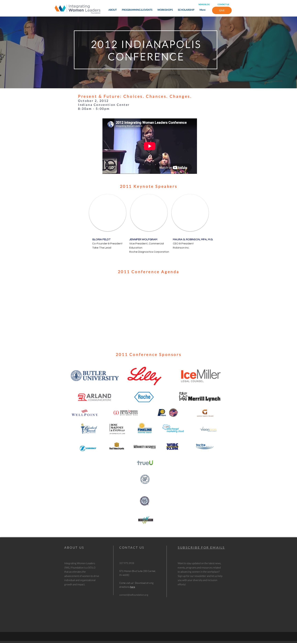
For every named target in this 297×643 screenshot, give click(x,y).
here (132, 586)
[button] (107, 212)
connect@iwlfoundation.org (133, 594)
